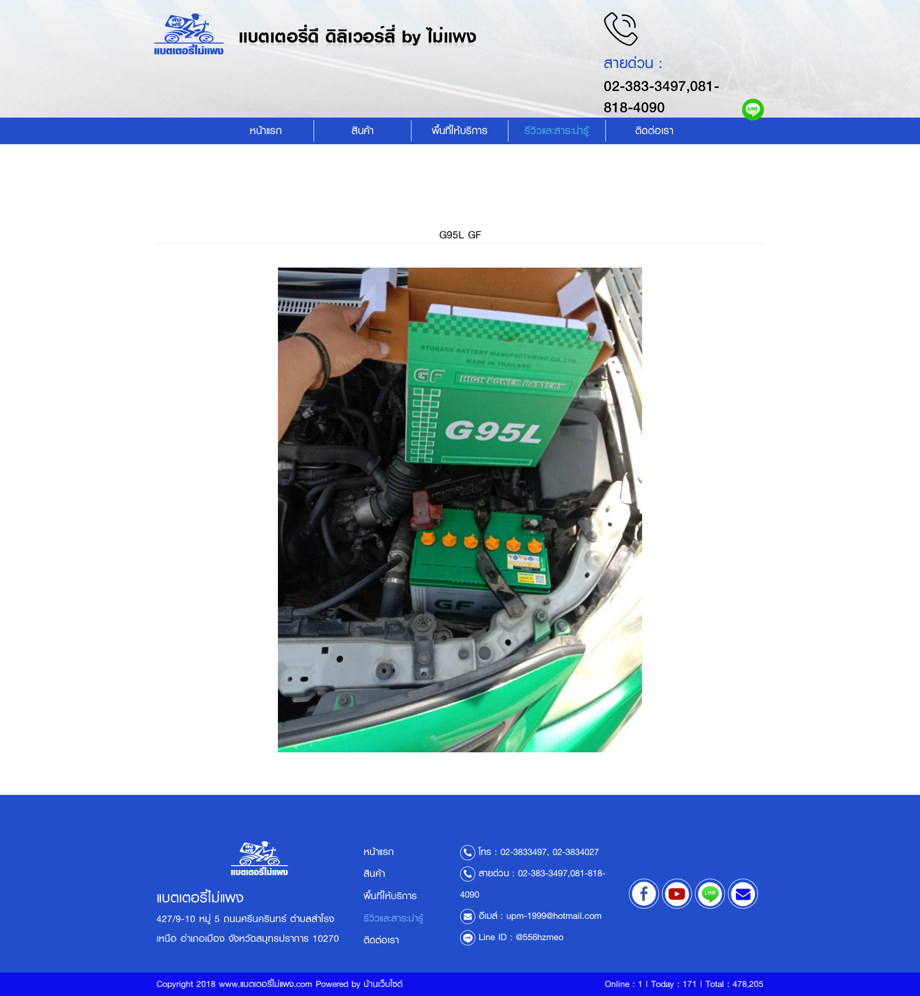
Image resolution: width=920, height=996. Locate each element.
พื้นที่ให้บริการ (460, 130)
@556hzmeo (539, 936)
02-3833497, (524, 851)
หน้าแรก (266, 130)
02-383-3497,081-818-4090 (661, 96)
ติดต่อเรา (654, 130)
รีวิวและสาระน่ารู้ (393, 918)
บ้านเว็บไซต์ (383, 984)
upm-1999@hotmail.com (554, 915)
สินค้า (362, 130)
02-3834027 (576, 851)
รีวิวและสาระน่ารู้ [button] (556, 130)
